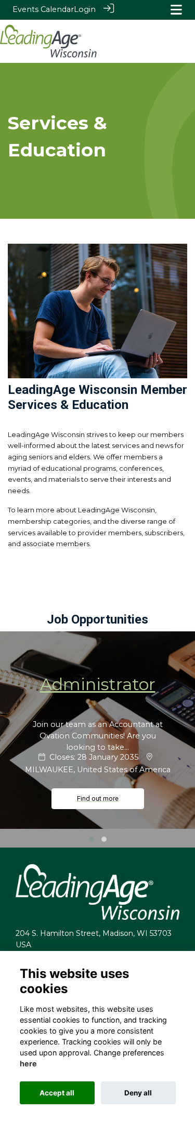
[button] (91, 839)
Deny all (138, 1093)
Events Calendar (43, 9)
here (28, 1063)
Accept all (57, 1093)
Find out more (98, 798)
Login (85, 9)
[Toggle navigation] (176, 10)
